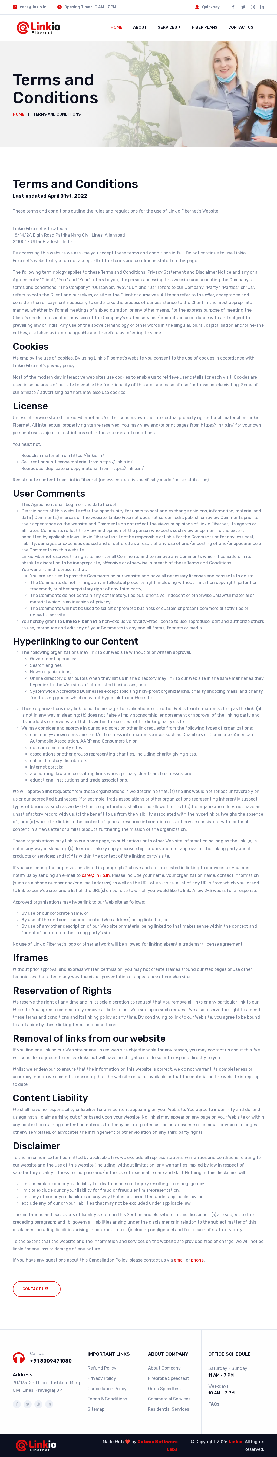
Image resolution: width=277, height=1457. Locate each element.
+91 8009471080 (51, 1361)
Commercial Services (169, 1399)
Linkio (236, 1441)
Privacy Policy (102, 1378)
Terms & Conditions (107, 1399)
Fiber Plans (204, 27)
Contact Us (240, 27)
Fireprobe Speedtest (168, 1378)
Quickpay (211, 7)
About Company (164, 1368)
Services (167, 27)
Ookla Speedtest (164, 1388)
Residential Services (168, 1409)
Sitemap (96, 1409)
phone (197, 1260)
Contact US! (35, 1289)
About (140, 27)
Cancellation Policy (107, 1388)
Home (116, 27)
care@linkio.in (96, 875)
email (179, 1260)
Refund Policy (102, 1368)
